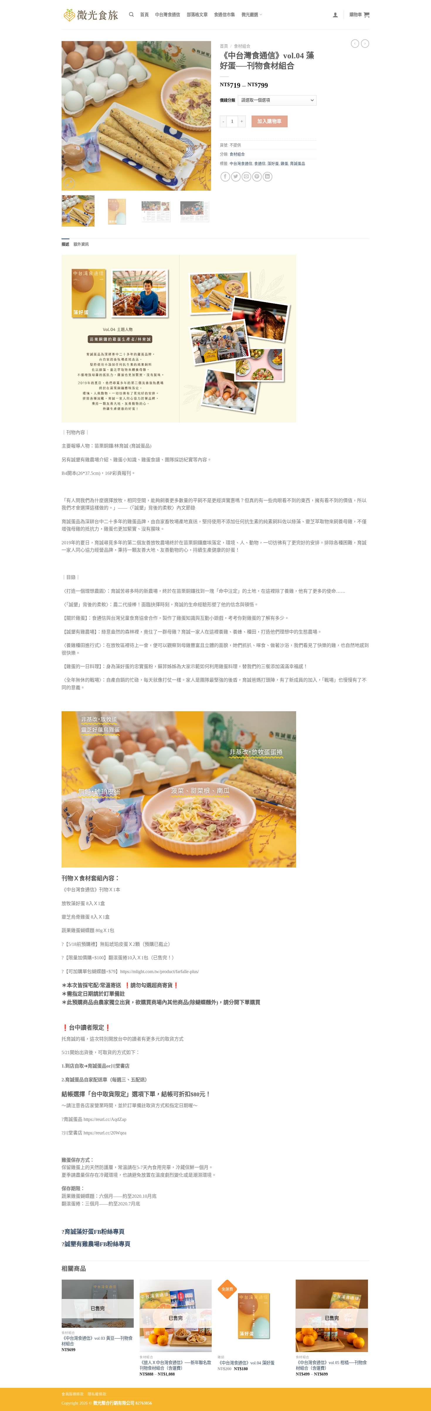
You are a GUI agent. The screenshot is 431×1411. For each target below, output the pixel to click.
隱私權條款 (97, 1394)
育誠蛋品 (297, 164)
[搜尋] (131, 14)
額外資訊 (81, 244)
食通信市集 (224, 14)
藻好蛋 (273, 164)
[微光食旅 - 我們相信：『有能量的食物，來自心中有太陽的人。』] (91, 15)
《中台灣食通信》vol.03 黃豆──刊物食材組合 (97, 1341)
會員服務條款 (73, 1394)
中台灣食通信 (167, 14)
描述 (65, 244)
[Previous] (72, 116)
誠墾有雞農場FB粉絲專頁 (97, 1244)
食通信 (260, 164)
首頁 (144, 14)
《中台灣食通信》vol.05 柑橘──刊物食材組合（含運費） (331, 1365)
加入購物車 (269, 121)
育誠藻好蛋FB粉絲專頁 (95, 1232)
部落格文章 (197, 14)
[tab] (65, 244)
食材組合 (242, 46)
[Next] (201, 116)
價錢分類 (227, 100)
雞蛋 (284, 164)
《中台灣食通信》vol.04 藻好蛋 (246, 1363)
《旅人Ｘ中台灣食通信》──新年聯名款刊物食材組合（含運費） (175, 1365)
